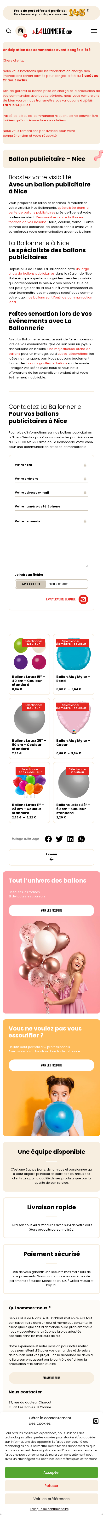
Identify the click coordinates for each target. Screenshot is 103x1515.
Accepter (51, 1472)
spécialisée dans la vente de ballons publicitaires (49, 210)
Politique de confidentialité (49, 1509)
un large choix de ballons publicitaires (49, 271)
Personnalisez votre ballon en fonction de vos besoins (46, 219)
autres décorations (72, 353)
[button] (95, 1421)
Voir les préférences (51, 1498)
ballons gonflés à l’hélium (47, 363)
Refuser (51, 1485)
